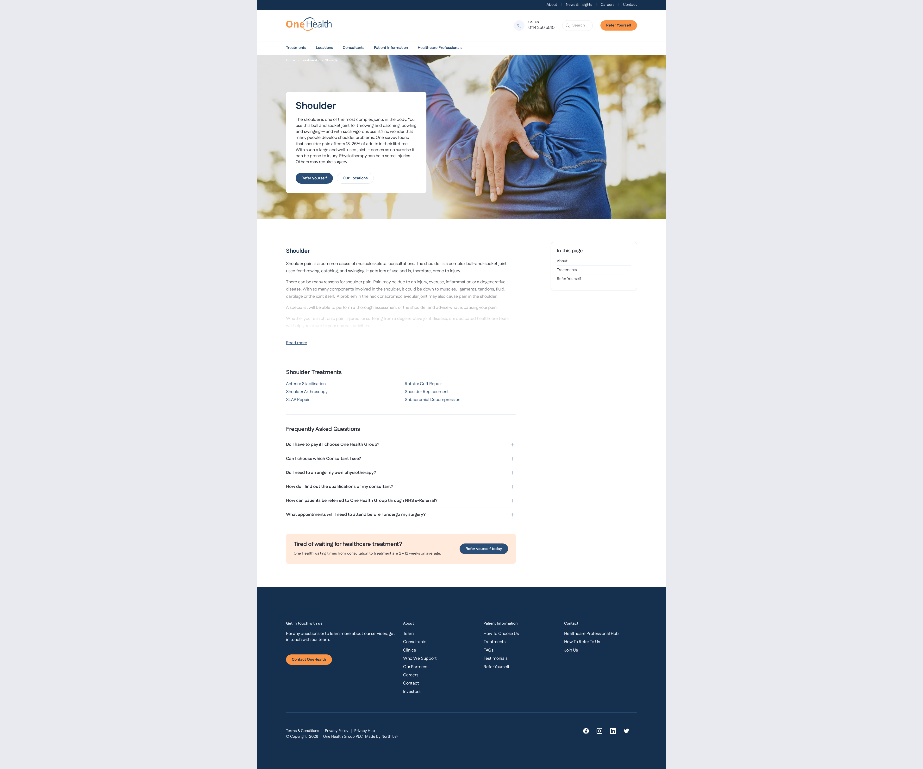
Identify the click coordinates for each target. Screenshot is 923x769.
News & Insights (579, 5)
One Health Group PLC (343, 736)
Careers (607, 5)
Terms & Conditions (302, 731)
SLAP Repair (298, 400)
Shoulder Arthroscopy (307, 392)
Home (290, 60)
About (552, 5)
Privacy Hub (364, 731)
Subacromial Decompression (432, 400)
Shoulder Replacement (427, 392)
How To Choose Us (501, 634)
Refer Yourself (618, 25)
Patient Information (391, 48)
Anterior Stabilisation (306, 384)
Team (408, 634)
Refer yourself (314, 178)
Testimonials (495, 658)
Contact (630, 5)
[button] (296, 48)
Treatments (296, 48)
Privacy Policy (336, 731)
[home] (311, 25)
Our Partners (415, 667)
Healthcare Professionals (440, 48)
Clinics (409, 650)
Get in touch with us (304, 623)
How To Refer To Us (582, 642)
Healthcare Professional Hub (591, 634)
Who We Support (420, 658)
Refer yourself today (484, 549)
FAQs (488, 650)
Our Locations (355, 178)
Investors (411, 692)
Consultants (353, 48)
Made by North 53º (381, 736)
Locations (324, 48)
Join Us (571, 650)
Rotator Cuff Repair (423, 384)
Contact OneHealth (309, 659)
